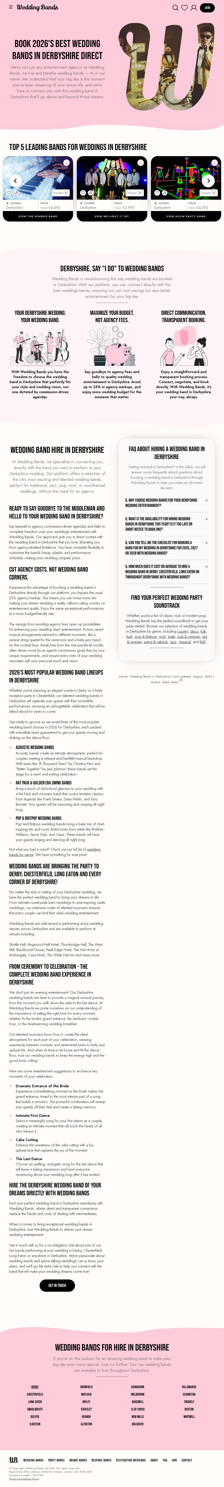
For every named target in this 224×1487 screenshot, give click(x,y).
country (182, 631)
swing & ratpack (156, 641)
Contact (187, 1460)
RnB (202, 641)
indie (171, 636)
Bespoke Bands (102, 1460)
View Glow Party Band (186, 216)
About (154, 1460)
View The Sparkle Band (38, 216)
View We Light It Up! (111, 216)
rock (162, 636)
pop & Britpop (146, 636)
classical (185, 641)
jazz (173, 641)
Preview (58, 193)
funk (129, 636)
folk (203, 631)
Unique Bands (78, 1460)
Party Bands (56, 1460)
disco (194, 631)
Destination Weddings (131, 1460)
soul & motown (188, 636)
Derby (35, 1387)
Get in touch (57, 1285)
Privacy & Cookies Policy (24, 1478)
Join (174, 1460)
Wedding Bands (33, 1460)
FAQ (165, 1460)
